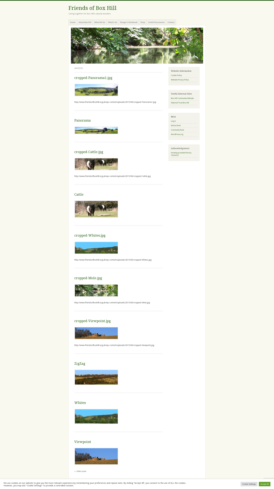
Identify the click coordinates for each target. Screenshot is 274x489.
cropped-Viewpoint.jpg (92, 321)
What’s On (112, 22)
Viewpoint (82, 442)
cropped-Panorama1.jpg (93, 78)
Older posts (80, 471)
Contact (171, 22)
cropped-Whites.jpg (89, 235)
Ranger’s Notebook (128, 22)
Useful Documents (156, 22)
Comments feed (177, 130)
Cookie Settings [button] (249, 484)
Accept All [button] (265, 484)
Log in (173, 121)
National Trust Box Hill (180, 102)
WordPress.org (177, 134)
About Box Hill (85, 22)
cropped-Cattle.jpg (88, 152)
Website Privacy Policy (180, 80)
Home (72, 22)
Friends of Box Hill (92, 8)
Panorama (82, 120)
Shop (142, 22)
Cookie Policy (176, 75)
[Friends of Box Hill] (137, 46)
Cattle (78, 195)
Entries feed (176, 125)
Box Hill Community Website (182, 98)
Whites (80, 403)
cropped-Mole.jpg (88, 278)
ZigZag (79, 364)
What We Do (99, 22)
